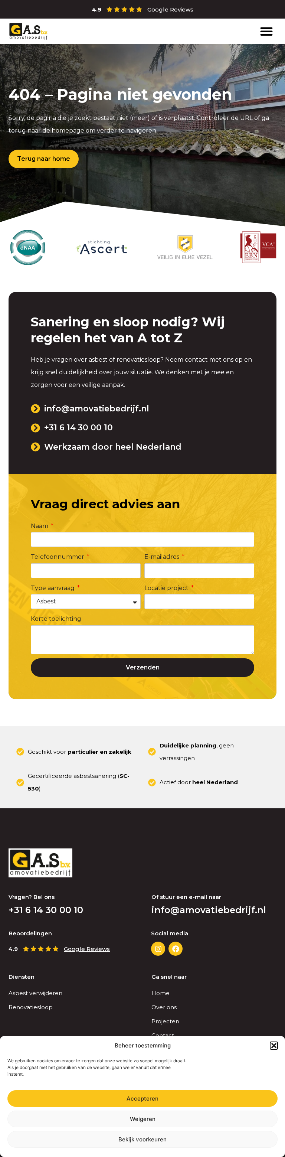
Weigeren (142, 1118)
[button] (274, 1045)
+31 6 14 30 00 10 (46, 910)
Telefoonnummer (58, 556)
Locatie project (167, 587)
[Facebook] (175, 949)
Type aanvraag (53, 587)
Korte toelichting (56, 618)
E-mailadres (162, 556)
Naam (40, 525)
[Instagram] (158, 949)
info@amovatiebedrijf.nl (208, 910)
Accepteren (142, 1098)
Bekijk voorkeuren (142, 1139)
